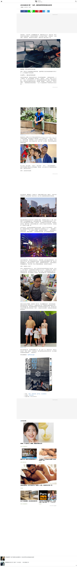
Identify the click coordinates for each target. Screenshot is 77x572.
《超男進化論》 (31, 354)
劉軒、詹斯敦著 (32, 393)
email (46, 11)
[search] (75, 1)
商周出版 (31, 395)
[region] (55, 23)
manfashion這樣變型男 (38, 1)
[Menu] (1, 1)
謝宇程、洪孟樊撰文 (42, 393)
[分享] (24, 11)
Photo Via (23, 134)
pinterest (38, 11)
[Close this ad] (76, 565)
